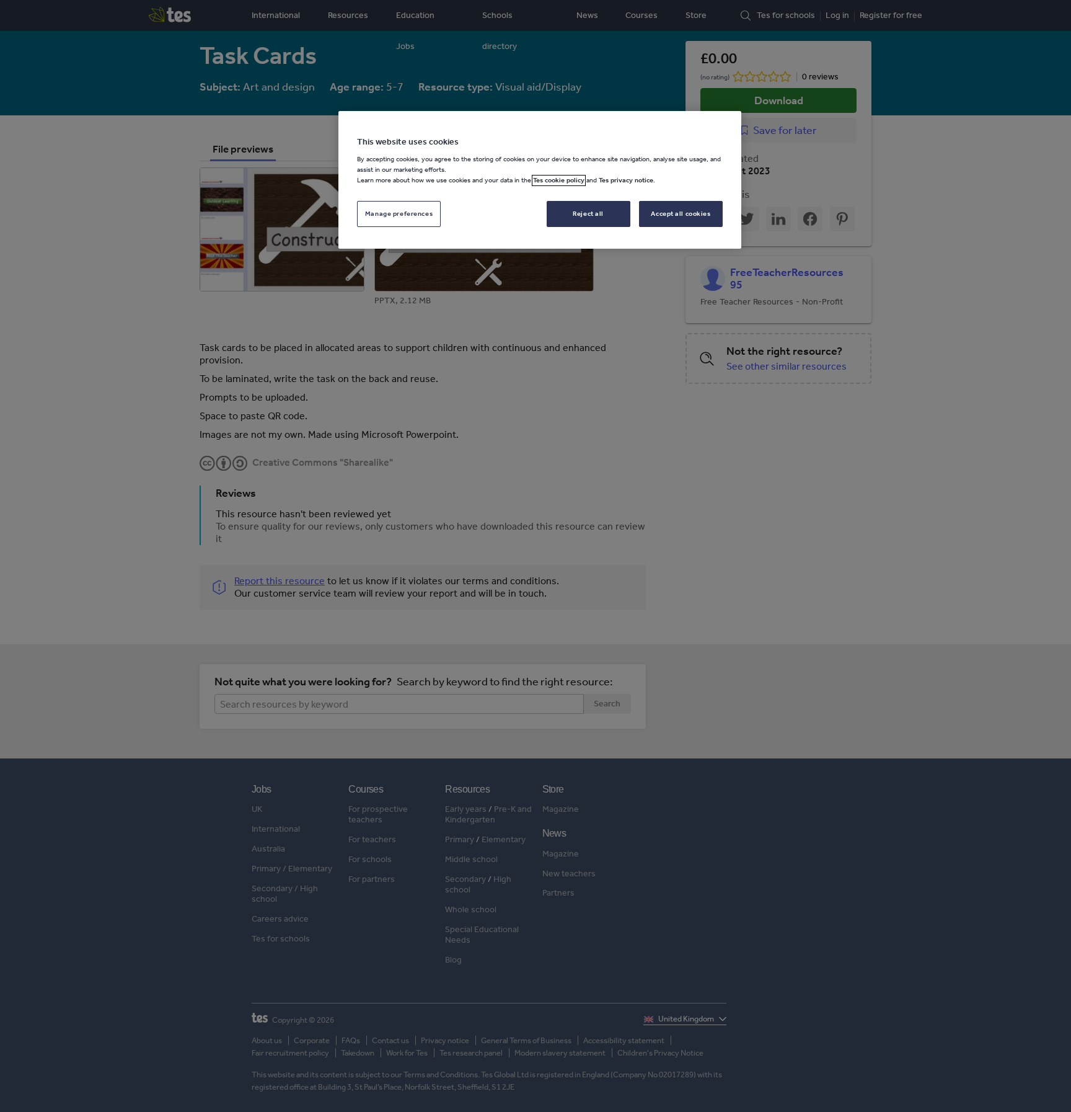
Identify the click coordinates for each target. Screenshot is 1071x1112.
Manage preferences (399, 214)
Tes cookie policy (558, 180)
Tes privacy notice (626, 180)
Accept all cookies (680, 214)
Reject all (588, 214)
